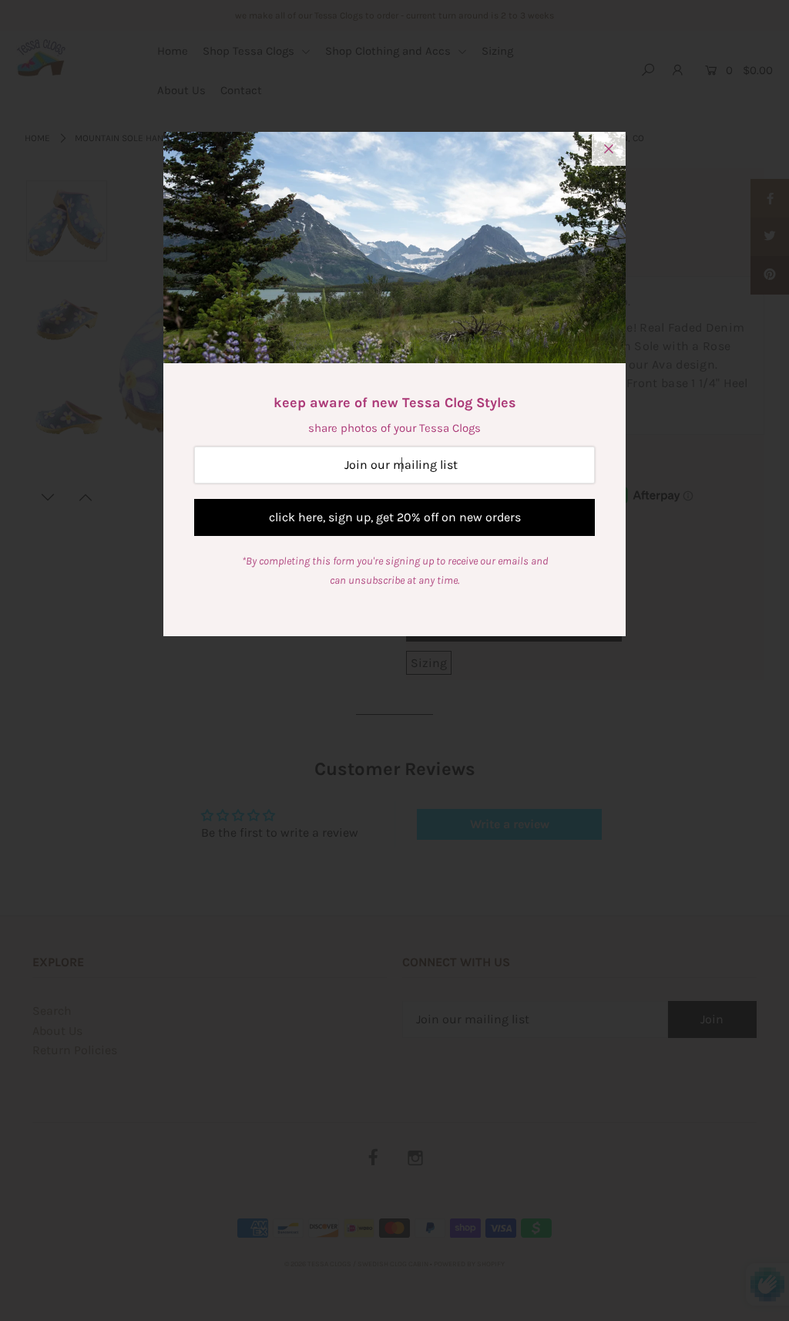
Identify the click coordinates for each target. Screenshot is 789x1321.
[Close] (609, 149)
